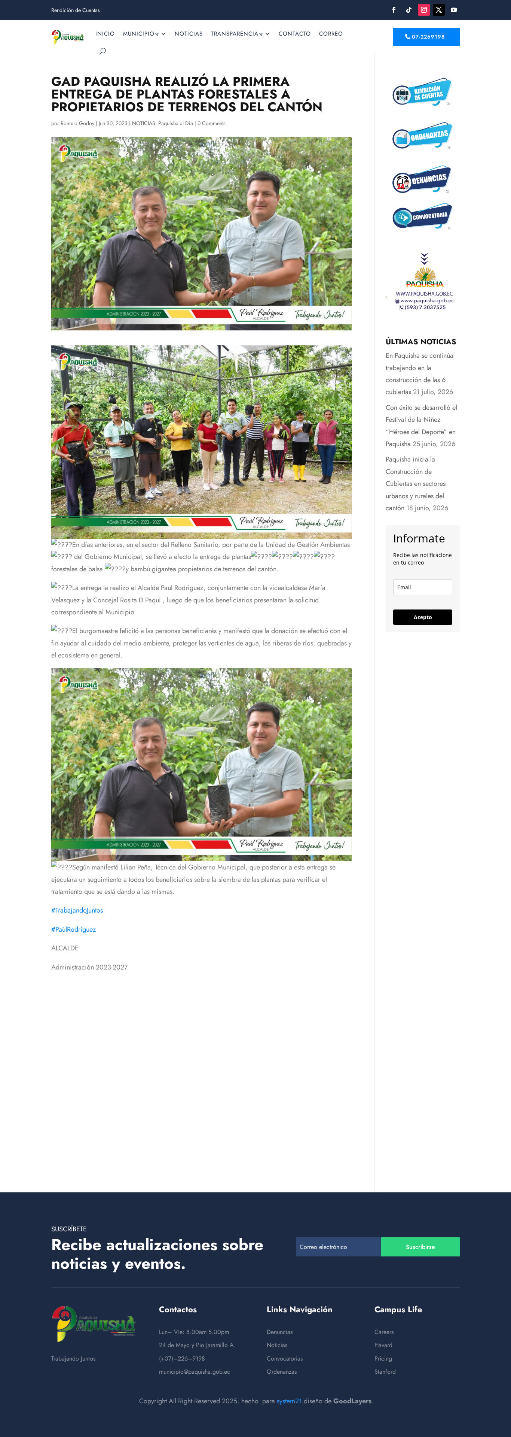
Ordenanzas (282, 1371)
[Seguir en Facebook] (394, 10)
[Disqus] (201, 1067)
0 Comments (212, 123)
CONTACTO (295, 34)
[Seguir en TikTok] (409, 10)
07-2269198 (428, 36)
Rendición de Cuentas (75, 10)
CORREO (331, 34)
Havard (383, 1345)
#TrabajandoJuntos (77, 910)
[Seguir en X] (439, 10)
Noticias (277, 1345)
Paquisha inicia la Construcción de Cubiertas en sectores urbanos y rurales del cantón (416, 483)
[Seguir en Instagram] (424, 10)
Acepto (423, 617)
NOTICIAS (189, 34)
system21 (289, 1401)
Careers (384, 1332)
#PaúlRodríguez (73, 929)
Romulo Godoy (77, 123)
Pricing (383, 1358)
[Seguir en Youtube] (454, 10)
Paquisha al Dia (175, 123)
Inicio (105, 34)
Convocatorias (285, 1358)
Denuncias (280, 1332)
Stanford (385, 1371)
